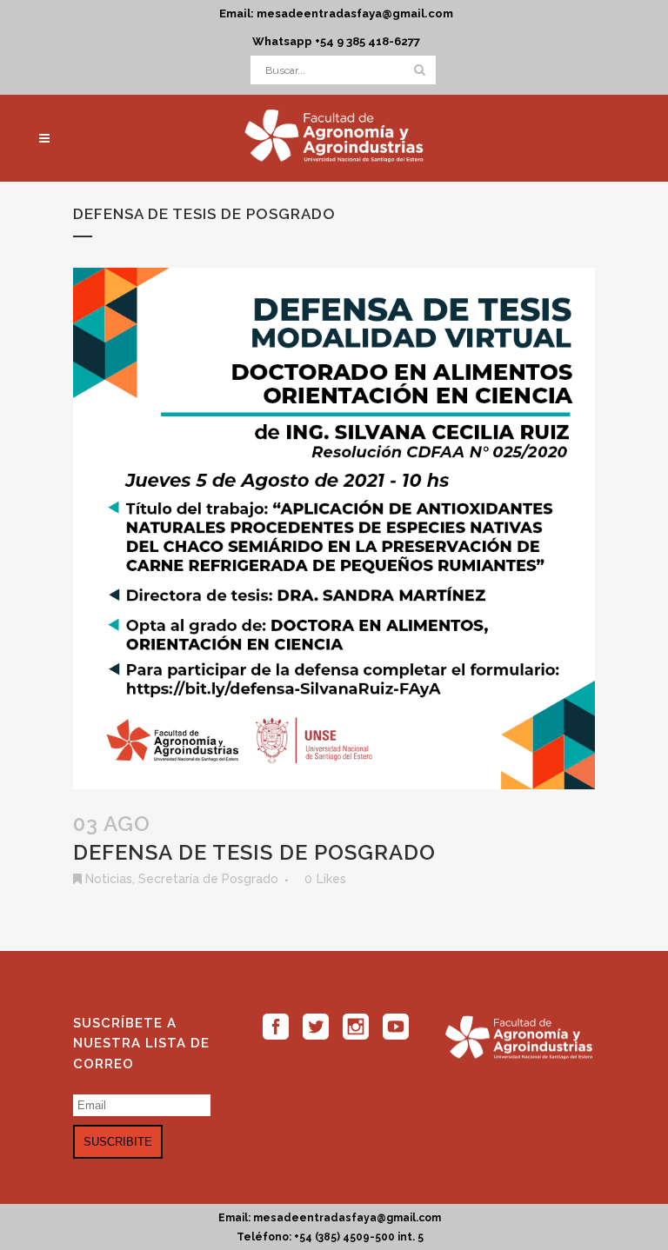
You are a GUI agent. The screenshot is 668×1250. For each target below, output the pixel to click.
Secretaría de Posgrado (208, 879)
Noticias (108, 879)
